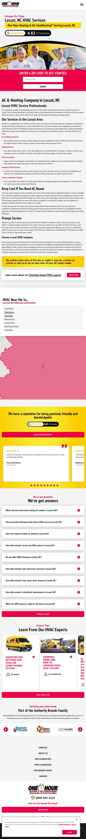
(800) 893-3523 (45, 797)
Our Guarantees (43, 759)
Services (43, 747)
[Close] (76, 819)
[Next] (80, 729)
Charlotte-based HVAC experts (45, 275)
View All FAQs (43, 614)
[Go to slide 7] (47, 485)
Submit (43, 86)
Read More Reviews (43, 434)
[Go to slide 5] (41, 485)
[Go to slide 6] (44, 485)
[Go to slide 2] (31, 485)
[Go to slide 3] (34, 485)
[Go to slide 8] (51, 485)
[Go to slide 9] (54, 485)
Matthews (9, 312)
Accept (69, 832)
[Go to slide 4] (38, 485)
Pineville (8, 315)
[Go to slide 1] (28, 485)
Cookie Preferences (65, 824)
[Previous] (6, 729)
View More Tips (43, 695)
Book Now (73, 275)
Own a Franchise (42, 764)
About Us (43, 753)
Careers (43, 776)
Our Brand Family (43, 770)
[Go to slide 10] (57, 485)
